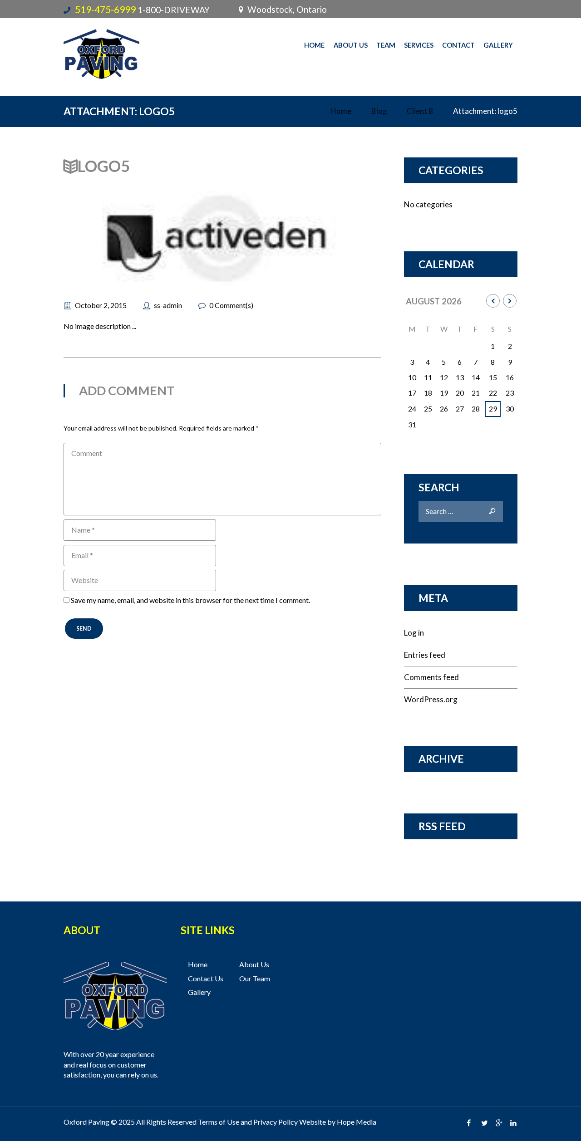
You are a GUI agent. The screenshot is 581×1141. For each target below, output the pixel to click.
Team (385, 45)
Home (314, 45)
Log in (414, 632)
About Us (351, 45)
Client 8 (420, 111)
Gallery (498, 45)
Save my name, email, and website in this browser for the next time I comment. (190, 600)
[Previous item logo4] (143, 238)
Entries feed (424, 655)
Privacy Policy (275, 1121)
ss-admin (168, 305)
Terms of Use (218, 1121)
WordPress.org (431, 699)
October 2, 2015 (101, 305)
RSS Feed (442, 826)
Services (418, 45)
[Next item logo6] (301, 238)
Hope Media (356, 1121)
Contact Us (205, 978)
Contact (458, 45)
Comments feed (431, 677)
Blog (379, 111)
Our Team (254, 978)
